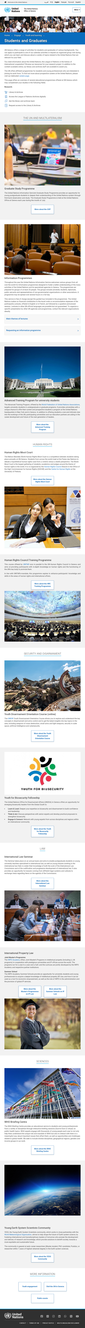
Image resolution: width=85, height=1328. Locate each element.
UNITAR (26, 564)
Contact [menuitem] (22, 1323)
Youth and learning (33, 35)
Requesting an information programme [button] (23, 330)
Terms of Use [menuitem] (34, 1323)
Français (64, 2)
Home (7, 35)
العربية (46, 2)
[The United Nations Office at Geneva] (7, 9)
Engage (17, 35)
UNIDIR (11, 718)
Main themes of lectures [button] (17, 318)
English (57, 2)
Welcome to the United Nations (17, 2)
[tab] (42, 319)
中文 (51, 2)
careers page (24, 76)
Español (78, 2)
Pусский (71, 2)
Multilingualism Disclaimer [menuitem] (68, 1323)
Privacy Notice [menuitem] (48, 1323)
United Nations (16, 10)
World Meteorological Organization (18, 1235)
